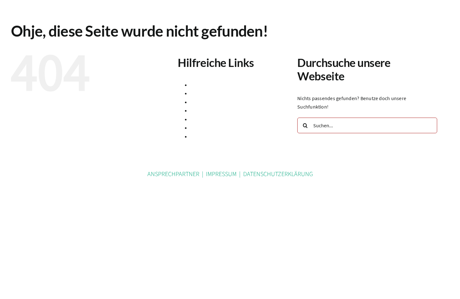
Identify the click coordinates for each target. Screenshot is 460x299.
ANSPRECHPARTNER (173, 174)
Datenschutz (203, 102)
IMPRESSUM (221, 174)
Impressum (202, 119)
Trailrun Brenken (208, 136)
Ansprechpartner (208, 85)
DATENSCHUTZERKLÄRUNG (278, 174)
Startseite (200, 127)
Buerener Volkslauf (211, 93)
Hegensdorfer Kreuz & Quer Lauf (225, 110)
